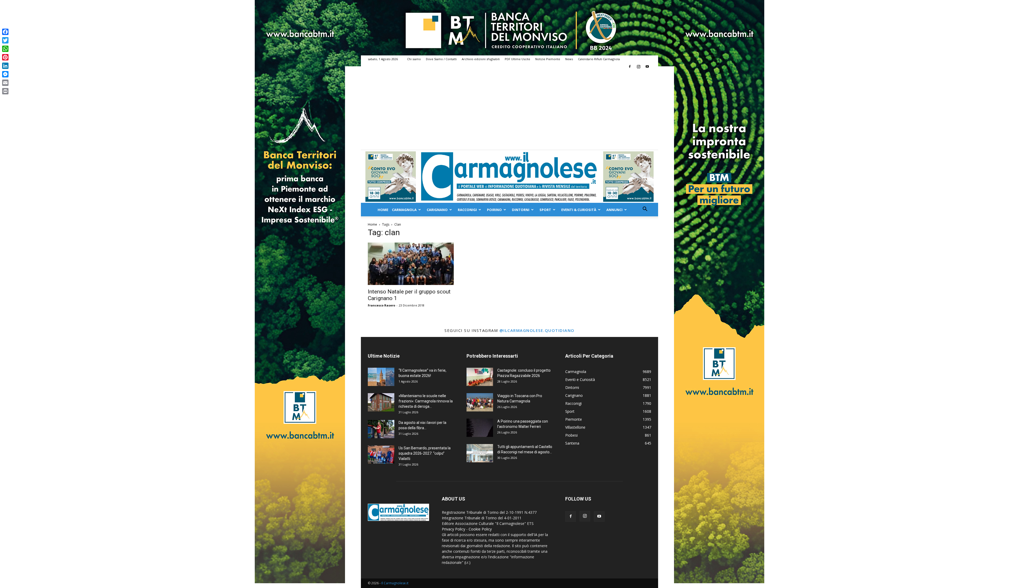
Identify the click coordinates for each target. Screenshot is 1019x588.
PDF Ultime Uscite (517, 59)
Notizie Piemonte (547, 59)
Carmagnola (404, 209)
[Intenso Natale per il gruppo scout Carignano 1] (411, 264)
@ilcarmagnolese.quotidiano (537, 330)
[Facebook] (630, 66)
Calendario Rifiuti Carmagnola (599, 59)
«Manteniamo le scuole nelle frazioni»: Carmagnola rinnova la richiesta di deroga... (426, 401)
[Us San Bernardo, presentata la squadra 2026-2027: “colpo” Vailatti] (381, 454)
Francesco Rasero (381, 305)
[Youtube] (647, 66)
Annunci (614, 209)
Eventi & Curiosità (578, 209)
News (569, 59)
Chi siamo (414, 59)
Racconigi (467, 209)
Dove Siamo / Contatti (441, 59)
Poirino (494, 209)
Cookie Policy (480, 529)
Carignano (437, 209)
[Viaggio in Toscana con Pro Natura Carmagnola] (480, 402)
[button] (644, 209)
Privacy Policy (453, 529)
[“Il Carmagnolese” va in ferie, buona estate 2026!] (381, 377)
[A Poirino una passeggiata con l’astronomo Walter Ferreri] (480, 428)
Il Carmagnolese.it (394, 583)
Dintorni (520, 209)
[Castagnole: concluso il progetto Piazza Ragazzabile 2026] (480, 377)
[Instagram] (638, 66)
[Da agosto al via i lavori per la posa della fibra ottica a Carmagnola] (381, 429)
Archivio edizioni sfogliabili (481, 59)
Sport (545, 209)
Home (383, 209)
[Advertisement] (509, 110)
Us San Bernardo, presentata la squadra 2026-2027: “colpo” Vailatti (425, 453)
